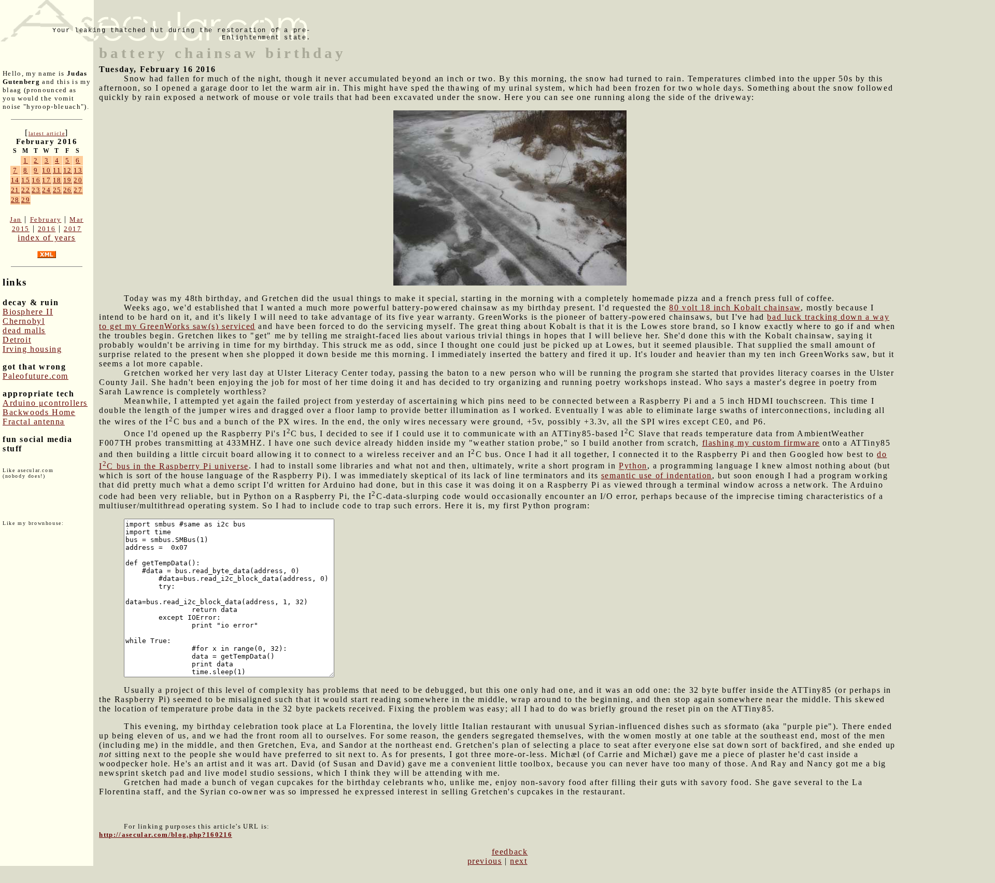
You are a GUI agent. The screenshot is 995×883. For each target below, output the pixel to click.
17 (46, 180)
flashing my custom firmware (761, 442)
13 (78, 170)
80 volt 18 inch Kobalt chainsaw (735, 307)
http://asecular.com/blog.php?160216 (165, 834)
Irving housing (32, 349)
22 (25, 190)
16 (36, 180)
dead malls (24, 330)
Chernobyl (24, 321)
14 (15, 180)
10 (46, 170)
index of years (46, 237)
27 (78, 190)
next (518, 861)
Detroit (17, 339)
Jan (16, 219)
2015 (21, 229)
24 (46, 190)
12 (67, 170)
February (46, 219)
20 (78, 180)
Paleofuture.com (35, 376)
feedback (510, 851)
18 (57, 180)
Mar (76, 219)
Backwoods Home (39, 412)
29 (25, 200)
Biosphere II (28, 311)
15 (25, 180)
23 (36, 190)
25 (57, 190)
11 (57, 170)
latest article (47, 133)
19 (67, 180)
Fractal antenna (34, 421)
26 (67, 190)
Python (633, 466)
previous (484, 861)
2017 (72, 229)
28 (15, 200)
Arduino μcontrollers (45, 402)
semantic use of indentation (656, 475)
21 (15, 190)
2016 (46, 229)
